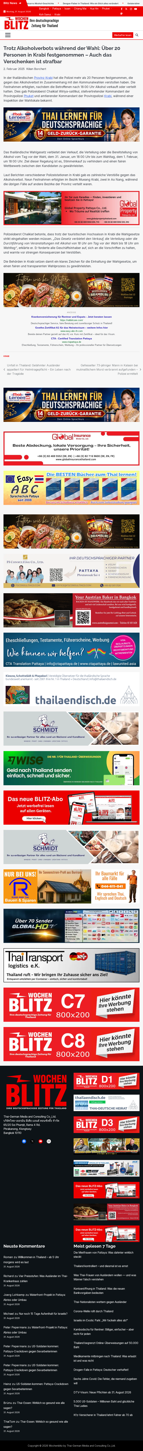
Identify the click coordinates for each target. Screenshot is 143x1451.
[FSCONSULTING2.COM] (71, 587)
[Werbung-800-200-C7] (71, 1020)
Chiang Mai (80, 8)
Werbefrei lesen (122, 35)
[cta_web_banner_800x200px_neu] (71, 666)
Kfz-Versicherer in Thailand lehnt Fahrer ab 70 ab (103, 1415)
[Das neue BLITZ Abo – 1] (71, 823)
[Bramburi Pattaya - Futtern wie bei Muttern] (71, 306)
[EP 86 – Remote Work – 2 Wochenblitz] (107, 1153)
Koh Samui (45, 14)
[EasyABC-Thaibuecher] (71, 504)
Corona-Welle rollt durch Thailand (93, 1311)
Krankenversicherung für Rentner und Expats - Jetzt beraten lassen (71, 316)
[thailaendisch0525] (71, 705)
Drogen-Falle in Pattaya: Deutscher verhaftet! (101, 1369)
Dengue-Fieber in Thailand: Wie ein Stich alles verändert (54, 3)
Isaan (67, 8)
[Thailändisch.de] (107, 1110)
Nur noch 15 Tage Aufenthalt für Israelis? (43, 1313)
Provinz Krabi (43, 78)
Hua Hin (94, 8)
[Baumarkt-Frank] (71, 902)
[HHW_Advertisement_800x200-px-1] (107, 1175)
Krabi (57, 14)
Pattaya (56, 8)
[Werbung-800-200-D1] (107, 1088)
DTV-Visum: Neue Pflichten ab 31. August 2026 (102, 1392)
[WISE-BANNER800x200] (71, 784)
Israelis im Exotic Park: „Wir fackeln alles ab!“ (101, 1320)
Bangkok (44, 8)
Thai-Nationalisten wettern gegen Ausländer (100, 1302)
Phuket (106, 8)
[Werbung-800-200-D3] (107, 1132)
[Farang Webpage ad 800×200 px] (71, 626)
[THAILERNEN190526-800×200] (71, 140)
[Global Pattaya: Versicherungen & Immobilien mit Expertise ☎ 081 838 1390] (71, 224)
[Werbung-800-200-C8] (71, 1060)
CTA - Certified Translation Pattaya (71, 338)
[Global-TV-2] (71, 942)
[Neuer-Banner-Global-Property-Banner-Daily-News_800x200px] (71, 464)
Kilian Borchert (36, 69)
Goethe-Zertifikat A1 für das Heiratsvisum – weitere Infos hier (71, 327)
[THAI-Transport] (71, 981)
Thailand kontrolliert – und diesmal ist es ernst (101, 1266)
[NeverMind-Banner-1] (71, 744)
